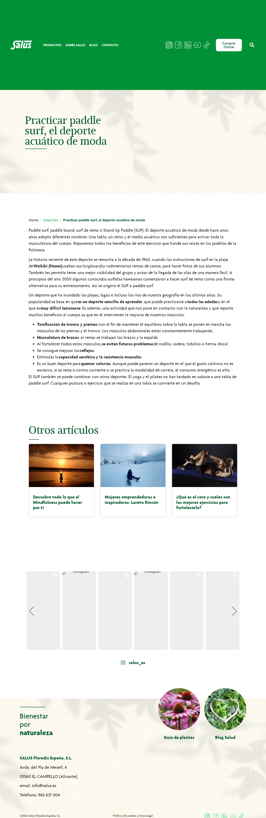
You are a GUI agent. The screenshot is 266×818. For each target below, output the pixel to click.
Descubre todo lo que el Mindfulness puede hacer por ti (57, 502)
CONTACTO (110, 45)
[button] (252, 45)
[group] (43, 610)
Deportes (50, 220)
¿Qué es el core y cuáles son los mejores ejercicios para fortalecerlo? (203, 502)
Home (33, 220)
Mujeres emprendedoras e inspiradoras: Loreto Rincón (131, 499)
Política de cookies (125, 816)
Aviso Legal (146, 816)
